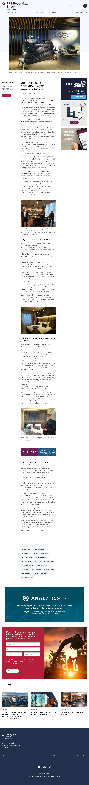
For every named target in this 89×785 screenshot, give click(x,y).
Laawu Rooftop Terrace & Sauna (44, 561)
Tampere (43, 573)
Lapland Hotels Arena (28, 565)
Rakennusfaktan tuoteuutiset (46, 12)
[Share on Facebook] (22, 537)
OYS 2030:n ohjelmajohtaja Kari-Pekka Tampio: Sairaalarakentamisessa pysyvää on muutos (14, 715)
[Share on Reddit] (28, 537)
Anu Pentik (44, 545)
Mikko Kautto (42, 565)
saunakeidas (25, 573)
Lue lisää (6, 95)
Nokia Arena (25, 569)
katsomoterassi (26, 561)
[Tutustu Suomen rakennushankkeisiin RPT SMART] (38, 456)
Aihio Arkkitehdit (26, 545)
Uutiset (34, 756)
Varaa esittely (12, 671)
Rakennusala (57, 756)
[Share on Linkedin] (35, 537)
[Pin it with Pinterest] (32, 537)
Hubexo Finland (79, 12)
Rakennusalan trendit (10, 12)
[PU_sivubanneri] (74, 150)
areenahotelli (25, 549)
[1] (74, 99)
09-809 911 (5, 747)
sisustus (35, 573)
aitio (36, 545)
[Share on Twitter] (25, 537)
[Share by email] (38, 537)
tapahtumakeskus (27, 577)
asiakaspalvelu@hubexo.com (11, 745)
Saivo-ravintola (49, 569)
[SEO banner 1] (74, 126)
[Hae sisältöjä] (74, 6)
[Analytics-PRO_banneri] (44, 621)
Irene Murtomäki (26, 557)
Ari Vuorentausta (38, 549)
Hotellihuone (44, 553)
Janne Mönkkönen (41, 557)
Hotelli (35, 553)
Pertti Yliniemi (36, 569)
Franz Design (25, 553)
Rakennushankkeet (8, 82)
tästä (17, 663)
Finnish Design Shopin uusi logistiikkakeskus (44, 713)
